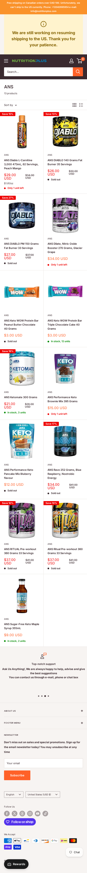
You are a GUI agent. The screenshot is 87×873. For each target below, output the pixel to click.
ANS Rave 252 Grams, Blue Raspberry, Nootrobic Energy (64, 473)
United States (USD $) (39, 794)
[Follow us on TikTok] (45, 813)
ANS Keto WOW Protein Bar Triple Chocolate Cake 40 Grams (65, 324)
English (10, 794)
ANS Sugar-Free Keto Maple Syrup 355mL (21, 626)
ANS (6, 154)
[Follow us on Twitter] (14, 813)
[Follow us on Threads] (22, 813)
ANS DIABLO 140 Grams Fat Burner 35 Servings (65, 162)
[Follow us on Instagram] (30, 813)
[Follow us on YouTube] (37, 813)
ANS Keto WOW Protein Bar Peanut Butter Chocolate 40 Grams (21, 324)
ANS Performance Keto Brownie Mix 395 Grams (62, 399)
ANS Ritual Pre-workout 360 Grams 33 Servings (65, 551)
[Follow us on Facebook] (7, 813)
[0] (79, 60)
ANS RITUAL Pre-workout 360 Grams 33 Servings (20, 551)
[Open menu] (6, 60)
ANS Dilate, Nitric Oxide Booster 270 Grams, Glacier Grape (65, 247)
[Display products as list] (81, 105)
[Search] (78, 71)
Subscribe (17, 775)
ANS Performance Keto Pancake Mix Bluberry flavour (18, 473)
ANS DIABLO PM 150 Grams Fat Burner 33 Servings (21, 245)
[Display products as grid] (74, 105)
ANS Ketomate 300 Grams (20, 397)
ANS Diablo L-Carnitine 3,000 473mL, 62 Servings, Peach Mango (21, 164)
